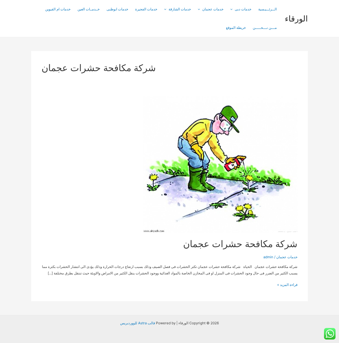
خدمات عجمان (212, 9)
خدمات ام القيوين (58, 9)
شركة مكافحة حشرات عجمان (240, 243)
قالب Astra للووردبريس (137, 323)
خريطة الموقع (236, 27)
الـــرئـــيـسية (267, 9)
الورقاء (296, 18)
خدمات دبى (243, 9)
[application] (232, 9)
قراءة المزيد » (287, 285)
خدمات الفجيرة (146, 9)
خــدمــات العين (88, 9)
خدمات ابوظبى (117, 9)
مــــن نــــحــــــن (265, 27)
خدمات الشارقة (180, 9)
